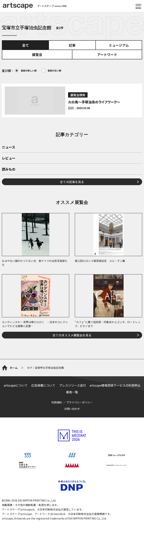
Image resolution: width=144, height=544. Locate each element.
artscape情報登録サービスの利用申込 (115, 385)
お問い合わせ (72, 409)
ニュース (8, 147)
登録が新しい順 (29, 70)
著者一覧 (72, 392)
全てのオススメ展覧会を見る (72, 335)
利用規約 (56, 402)
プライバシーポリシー (79, 402)
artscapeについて (16, 385)
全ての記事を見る (72, 182)
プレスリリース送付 (72, 385)
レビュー (8, 158)
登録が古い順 (54, 70)
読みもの (8, 169)
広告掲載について (43, 385)
